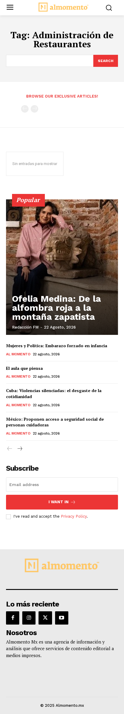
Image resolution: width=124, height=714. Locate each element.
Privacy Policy (74, 516)
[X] (45, 618)
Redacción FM (25, 327)
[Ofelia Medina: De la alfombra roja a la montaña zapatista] (62, 267)
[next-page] (19, 449)
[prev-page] (25, 109)
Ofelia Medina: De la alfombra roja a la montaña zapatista (56, 307)
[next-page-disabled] (34, 109)
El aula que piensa (24, 368)
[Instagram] (29, 618)
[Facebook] (12, 618)
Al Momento (18, 354)
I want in (58, 502)
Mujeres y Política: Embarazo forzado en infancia (56, 345)
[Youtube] (61, 618)
